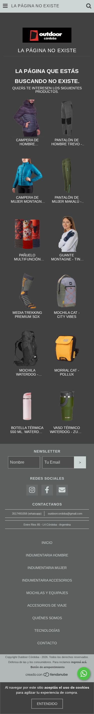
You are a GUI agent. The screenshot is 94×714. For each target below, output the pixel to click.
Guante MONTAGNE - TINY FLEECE (66, 257)
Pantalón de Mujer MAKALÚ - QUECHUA (66, 199)
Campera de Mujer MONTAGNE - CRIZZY (27, 199)
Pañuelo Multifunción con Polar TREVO (27, 257)
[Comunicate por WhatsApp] (83, 673)
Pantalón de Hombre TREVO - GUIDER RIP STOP (66, 142)
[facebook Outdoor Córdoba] (47, 490)
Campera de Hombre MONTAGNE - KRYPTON (27, 142)
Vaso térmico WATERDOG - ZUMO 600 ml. (67, 430)
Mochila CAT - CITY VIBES (67, 315)
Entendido (47, 704)
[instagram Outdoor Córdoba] (32, 490)
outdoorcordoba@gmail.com (65, 513)
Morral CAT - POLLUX (66, 372)
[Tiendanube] (47, 675)
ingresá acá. (79, 662)
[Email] (62, 490)
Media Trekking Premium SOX (27, 315)
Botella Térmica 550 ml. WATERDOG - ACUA (27, 430)
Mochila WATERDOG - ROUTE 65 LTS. (27, 372)
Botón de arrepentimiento (48, 667)
